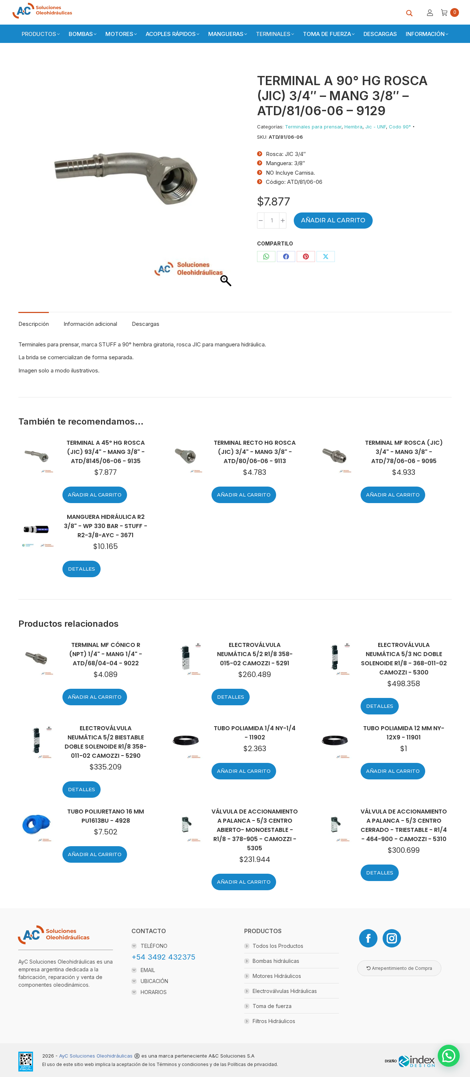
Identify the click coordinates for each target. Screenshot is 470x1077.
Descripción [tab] (33, 323)
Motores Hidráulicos (277, 976)
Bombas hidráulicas (276, 961)
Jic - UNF (375, 127)
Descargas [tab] (145, 323)
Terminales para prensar (313, 127)
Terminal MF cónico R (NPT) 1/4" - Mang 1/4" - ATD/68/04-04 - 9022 (105, 654)
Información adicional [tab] (90, 323)
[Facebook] (368, 938)
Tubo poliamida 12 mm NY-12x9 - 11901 (403, 733)
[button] (449, 1056)
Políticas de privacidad (252, 1064)
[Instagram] (392, 938)
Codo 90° (400, 127)
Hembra (353, 127)
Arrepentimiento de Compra (401, 968)
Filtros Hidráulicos (274, 1021)
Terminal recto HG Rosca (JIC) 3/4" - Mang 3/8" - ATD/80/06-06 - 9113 (255, 452)
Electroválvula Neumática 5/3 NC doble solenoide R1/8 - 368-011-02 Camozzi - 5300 (404, 659)
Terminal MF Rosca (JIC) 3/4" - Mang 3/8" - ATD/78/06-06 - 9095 (404, 452)
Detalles (81, 569)
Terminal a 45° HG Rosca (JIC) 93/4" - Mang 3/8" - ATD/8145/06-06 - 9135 (105, 452)
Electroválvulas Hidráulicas (285, 991)
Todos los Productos (278, 946)
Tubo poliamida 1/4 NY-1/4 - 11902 (255, 733)
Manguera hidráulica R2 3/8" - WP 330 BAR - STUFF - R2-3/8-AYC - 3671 (105, 526)
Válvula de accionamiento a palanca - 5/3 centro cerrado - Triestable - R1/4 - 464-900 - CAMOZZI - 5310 (404, 825)
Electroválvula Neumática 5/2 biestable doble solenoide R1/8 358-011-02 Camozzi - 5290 (106, 742)
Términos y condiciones (182, 1064)
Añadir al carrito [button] (95, 495)
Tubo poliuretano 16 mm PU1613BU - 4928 (105, 816)
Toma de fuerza (272, 1006)
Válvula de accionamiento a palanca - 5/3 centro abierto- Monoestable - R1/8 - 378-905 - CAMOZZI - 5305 (255, 829)
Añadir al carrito (333, 220)
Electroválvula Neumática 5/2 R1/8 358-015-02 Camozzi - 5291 (255, 654)
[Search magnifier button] (409, 13)
